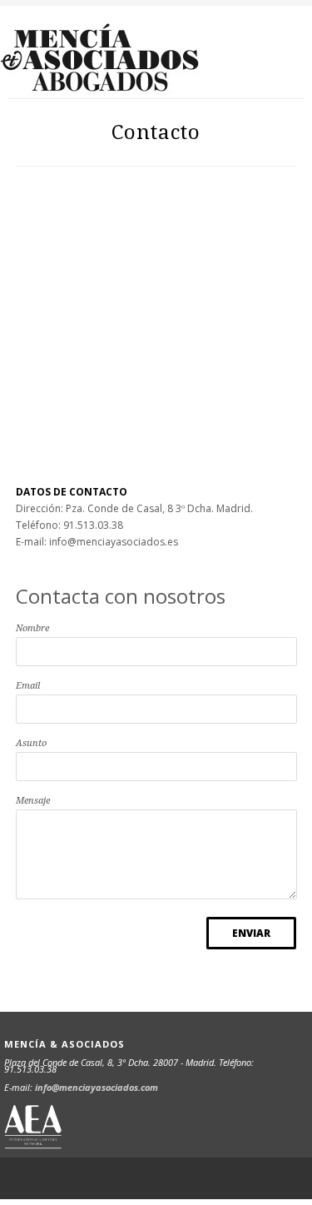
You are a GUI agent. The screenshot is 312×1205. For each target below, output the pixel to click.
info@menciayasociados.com (96, 1087)
